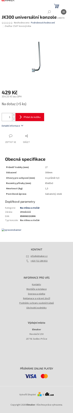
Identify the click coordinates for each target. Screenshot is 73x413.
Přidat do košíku (32, 117)
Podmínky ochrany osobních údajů (36, 303)
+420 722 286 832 (39, 261)
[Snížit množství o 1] (13, 119)
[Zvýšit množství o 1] (13, 115)
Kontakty (36, 284)
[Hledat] (49, 11)
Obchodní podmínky (36, 308)
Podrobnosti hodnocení (43, 22)
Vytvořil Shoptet (27, 394)
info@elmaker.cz (39, 256)
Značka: (18, 26)
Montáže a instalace (36, 289)
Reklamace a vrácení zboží (36, 298)
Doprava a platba (36, 294)
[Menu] (63, 11)
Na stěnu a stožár (30, 208)
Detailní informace (11, 126)
